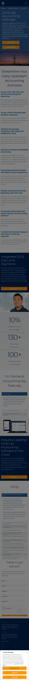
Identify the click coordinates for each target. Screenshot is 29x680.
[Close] (26, 652)
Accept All (14, 677)
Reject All (14, 672)
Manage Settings (14, 668)
